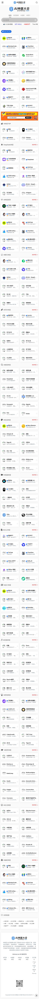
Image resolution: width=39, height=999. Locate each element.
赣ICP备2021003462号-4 (26, 995)
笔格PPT (6, 926)
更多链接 (21, 926)
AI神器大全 (17, 995)
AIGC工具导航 (30, 921)
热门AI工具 (7, 31)
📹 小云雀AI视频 (8, 24)
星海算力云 (21, 921)
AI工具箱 (11, 923)
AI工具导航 (13, 921)
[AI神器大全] (19, 2)
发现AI (17, 923)
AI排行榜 (6, 921)
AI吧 (5, 923)
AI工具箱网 (13, 926)
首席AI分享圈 (24, 923)
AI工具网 (32, 923)
